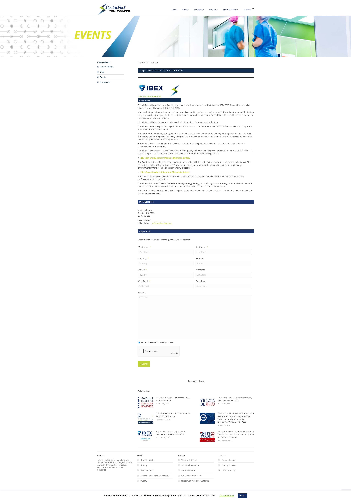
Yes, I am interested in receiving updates (157, 342)
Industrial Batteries (190, 465)
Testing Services (229, 465)
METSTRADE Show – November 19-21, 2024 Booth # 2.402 (173, 399)
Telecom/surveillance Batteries (195, 481)
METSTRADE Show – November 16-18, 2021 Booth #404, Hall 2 (234, 399)
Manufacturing (228, 470)
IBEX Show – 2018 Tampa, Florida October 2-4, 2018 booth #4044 (171, 433)
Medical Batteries (189, 460)
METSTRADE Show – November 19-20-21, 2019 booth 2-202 (173, 415)
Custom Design (228, 460)
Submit (143, 364)
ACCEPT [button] (242, 495)
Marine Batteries (188, 470)
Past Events (200, 381)
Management (146, 470)
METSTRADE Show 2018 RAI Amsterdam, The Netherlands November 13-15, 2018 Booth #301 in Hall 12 (235, 434)
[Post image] (145, 402)
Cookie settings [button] (227, 495)
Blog (102, 72)
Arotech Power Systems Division (155, 475)
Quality (143, 481)
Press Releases (106, 66)
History (143, 465)
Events (103, 77)
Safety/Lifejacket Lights (191, 475)
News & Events (147, 460)
